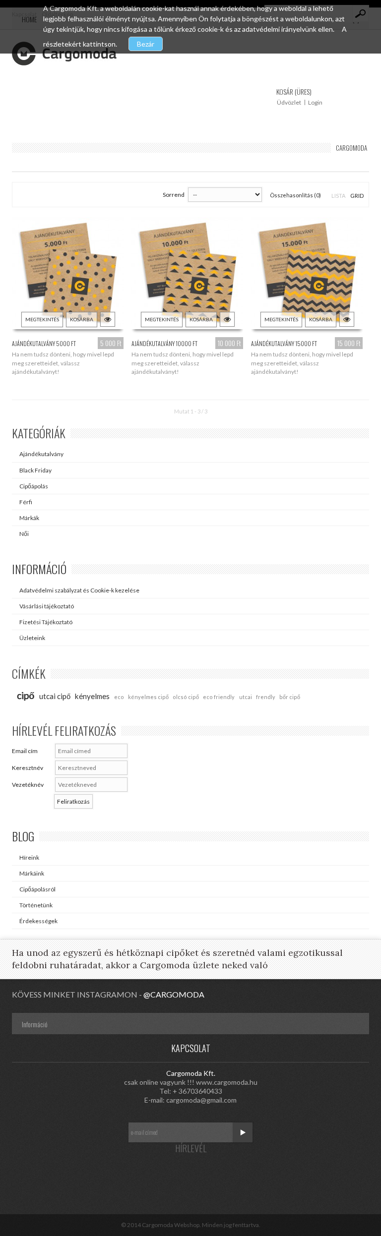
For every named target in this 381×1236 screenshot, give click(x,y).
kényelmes (92, 696)
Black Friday (35, 470)
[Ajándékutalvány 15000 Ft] (307, 275)
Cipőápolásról (37, 889)
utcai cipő (54, 696)
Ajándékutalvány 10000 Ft (164, 343)
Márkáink (31, 873)
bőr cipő (289, 697)
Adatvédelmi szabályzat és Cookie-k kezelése (79, 590)
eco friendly (219, 697)
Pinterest (210, 1175)
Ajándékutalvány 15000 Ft (284, 343)
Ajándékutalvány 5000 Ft (44, 343)
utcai (245, 697)
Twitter (170, 1175)
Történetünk (36, 905)
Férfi (25, 502)
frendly (265, 697)
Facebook (150, 1175)
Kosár (294, 91)
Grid (357, 195)
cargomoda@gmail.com (201, 1100)
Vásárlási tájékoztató (46, 606)
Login (315, 102)
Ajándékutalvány (41, 454)
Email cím (25, 751)
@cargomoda (173, 994)
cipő (26, 695)
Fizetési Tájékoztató (45, 622)
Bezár (145, 44)
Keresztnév (27, 767)
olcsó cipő (186, 697)
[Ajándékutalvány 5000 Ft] (68, 275)
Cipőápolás (33, 486)
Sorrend (174, 194)
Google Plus (190, 1175)
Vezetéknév (28, 784)
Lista (338, 195)
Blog (23, 836)
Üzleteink (32, 638)
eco (119, 697)
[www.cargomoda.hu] (64, 53)
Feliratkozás (73, 801)
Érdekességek (38, 921)
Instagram (230, 1175)
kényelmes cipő (148, 697)
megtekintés (42, 319)
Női (24, 533)
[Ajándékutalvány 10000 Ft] (187, 275)
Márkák (29, 518)
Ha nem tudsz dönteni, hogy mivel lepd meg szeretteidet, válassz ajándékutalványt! (63, 363)
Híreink (29, 857)
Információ (39, 569)
